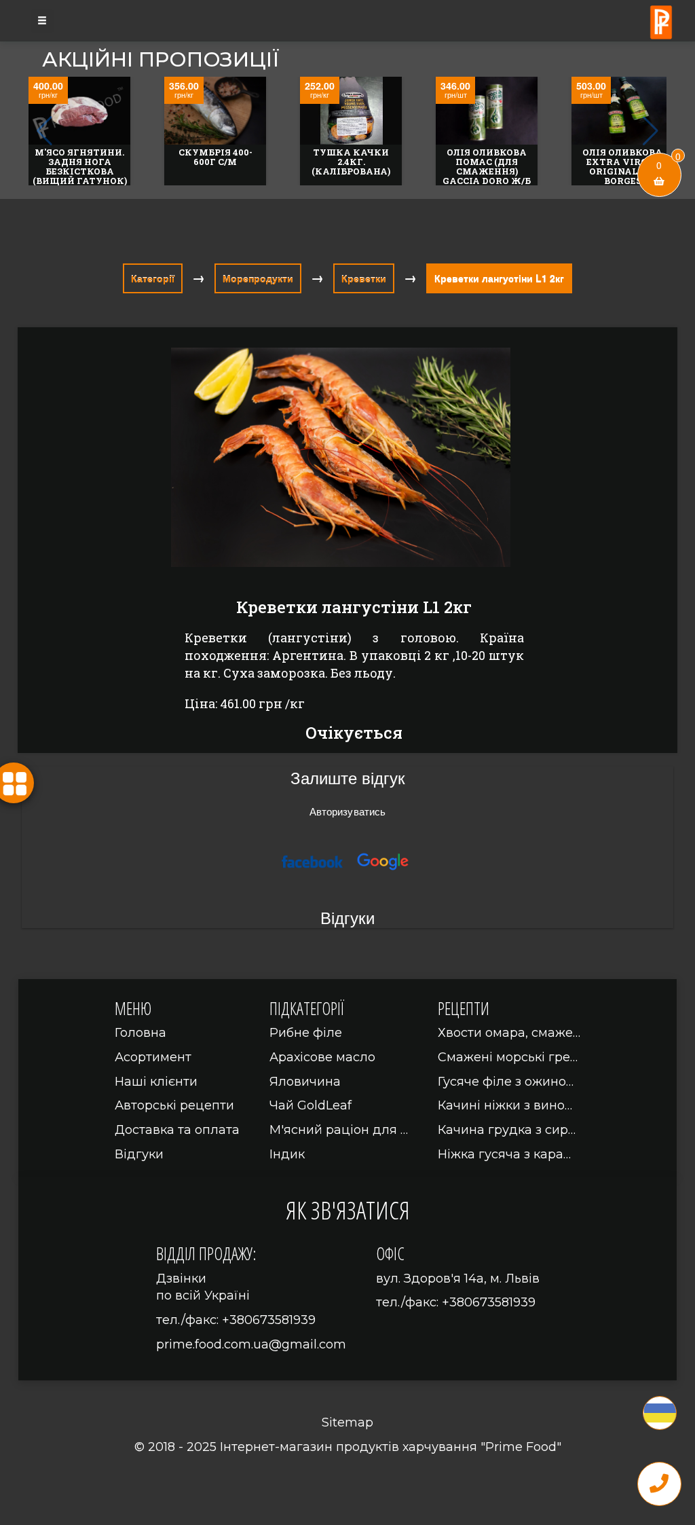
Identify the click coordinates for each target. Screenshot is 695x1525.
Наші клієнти (156, 1081)
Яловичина (305, 1081)
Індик (287, 1154)
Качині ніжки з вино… (505, 1105)
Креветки (363, 278)
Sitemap (347, 1422)
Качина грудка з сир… (507, 1129)
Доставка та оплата (177, 1129)
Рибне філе (305, 1032)
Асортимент (153, 1057)
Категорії (152, 278)
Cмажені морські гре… (508, 1057)
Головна (140, 1032)
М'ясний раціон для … (338, 1129)
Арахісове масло (322, 1057)
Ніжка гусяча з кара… (504, 1154)
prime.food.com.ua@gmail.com (251, 1344)
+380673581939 (269, 1319)
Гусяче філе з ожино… (506, 1081)
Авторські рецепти (174, 1105)
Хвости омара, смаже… (509, 1032)
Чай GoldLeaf (310, 1105)
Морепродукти (258, 278)
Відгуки (139, 1154)
